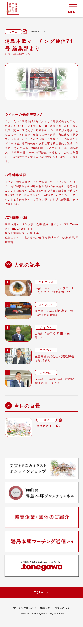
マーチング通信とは (24, 607)
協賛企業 (45, 607)
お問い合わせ (62, 607)
